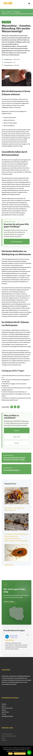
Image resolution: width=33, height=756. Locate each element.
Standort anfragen (8, 601)
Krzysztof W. (14, 635)
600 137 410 (5, 712)
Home (3, 11)
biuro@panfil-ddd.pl (7, 716)
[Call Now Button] (29, 752)
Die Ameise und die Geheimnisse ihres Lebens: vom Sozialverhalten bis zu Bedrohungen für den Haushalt (16, 537)
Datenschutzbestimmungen (9, 736)
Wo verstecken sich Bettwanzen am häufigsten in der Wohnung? (16, 380)
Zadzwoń (16, 430)
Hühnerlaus (8, 565)
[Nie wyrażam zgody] (31, 751)
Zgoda (10, 753)
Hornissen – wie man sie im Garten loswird (14, 509)
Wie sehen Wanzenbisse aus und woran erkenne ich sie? (16, 376)
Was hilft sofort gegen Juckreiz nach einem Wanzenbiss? (14, 384)
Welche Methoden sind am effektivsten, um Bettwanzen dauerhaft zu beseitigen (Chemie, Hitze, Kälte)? (16, 394)
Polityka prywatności (19, 753)
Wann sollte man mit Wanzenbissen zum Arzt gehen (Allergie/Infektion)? (16, 388)
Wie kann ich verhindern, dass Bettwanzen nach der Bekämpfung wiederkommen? (16, 399)
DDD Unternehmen (7, 734)
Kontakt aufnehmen (16, 241)
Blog (3, 738)
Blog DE (9, 11)
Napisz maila (16, 436)
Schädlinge (16, 11)
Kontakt (16, 443)
